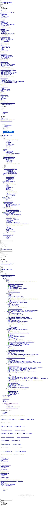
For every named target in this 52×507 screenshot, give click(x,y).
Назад (8, 279)
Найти (2, 501)
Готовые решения (4, 461)
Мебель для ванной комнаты (14, 320)
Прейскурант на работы (6, 465)
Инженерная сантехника (13, 366)
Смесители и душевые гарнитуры (15, 284)
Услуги (2, 464)
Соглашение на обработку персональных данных (11, 479)
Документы (3, 475)
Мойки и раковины (12, 353)
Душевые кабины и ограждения (15, 313)
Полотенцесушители (12, 360)
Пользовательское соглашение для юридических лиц (12, 481)
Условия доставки (4, 470)
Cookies (2, 482)
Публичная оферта (5, 477)
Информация (3, 467)
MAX (4, 113)
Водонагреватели (12, 347)
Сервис (2, 460)
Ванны (9, 295)
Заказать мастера (4, 459)
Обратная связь (4, 474)
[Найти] (2, 6)
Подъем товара (4, 471)
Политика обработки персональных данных (10, 478)
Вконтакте (5, 112)
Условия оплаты (4, 469)
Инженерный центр (5, 458)
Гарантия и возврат (5, 473)
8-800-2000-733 (4, 101)
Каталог (7, 280)
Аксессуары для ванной (13, 331)
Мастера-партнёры (5, 466)
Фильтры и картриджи (13, 391)
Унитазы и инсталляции (13, 304)
